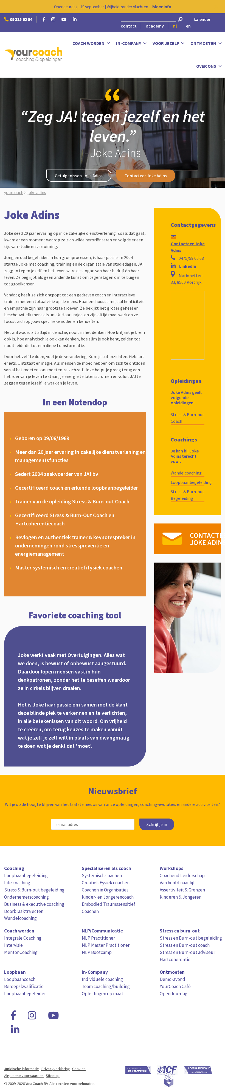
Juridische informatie (21, 1068)
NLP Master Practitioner (106, 945)
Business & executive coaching (34, 904)
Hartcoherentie (175, 959)
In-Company (128, 43)
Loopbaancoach (19, 979)
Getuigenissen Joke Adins (79, 175)
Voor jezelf (166, 43)
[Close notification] (216, 6)
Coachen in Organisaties (105, 890)
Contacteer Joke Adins (146, 175)
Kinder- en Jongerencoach (108, 897)
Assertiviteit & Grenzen (182, 890)
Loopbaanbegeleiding (187, 482)
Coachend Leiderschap (182, 875)
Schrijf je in (157, 824)
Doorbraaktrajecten (23, 911)
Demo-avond (172, 979)
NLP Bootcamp (97, 952)
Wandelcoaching (186, 473)
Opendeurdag (173, 994)
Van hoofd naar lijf (177, 883)
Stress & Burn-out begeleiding (34, 890)
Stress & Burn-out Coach (187, 418)
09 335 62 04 (21, 19)
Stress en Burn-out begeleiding (191, 938)
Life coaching (17, 883)
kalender (202, 19)
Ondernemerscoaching (26, 897)
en (188, 26)
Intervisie (13, 945)
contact (129, 26)
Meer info (161, 6)
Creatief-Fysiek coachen (106, 883)
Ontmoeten (203, 43)
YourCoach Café (175, 986)
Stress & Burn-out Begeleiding (187, 495)
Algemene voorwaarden (24, 1075)
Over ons (206, 66)
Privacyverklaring (55, 1068)
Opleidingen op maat (102, 994)
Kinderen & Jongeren (180, 897)
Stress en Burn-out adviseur (187, 952)
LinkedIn (187, 266)
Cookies (79, 1068)
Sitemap (53, 1075)
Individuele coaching (102, 979)
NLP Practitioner (98, 938)
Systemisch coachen (102, 875)
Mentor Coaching (21, 952)
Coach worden (88, 43)
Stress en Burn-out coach (185, 945)
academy (155, 26)
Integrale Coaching (22, 938)
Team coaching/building (106, 986)
